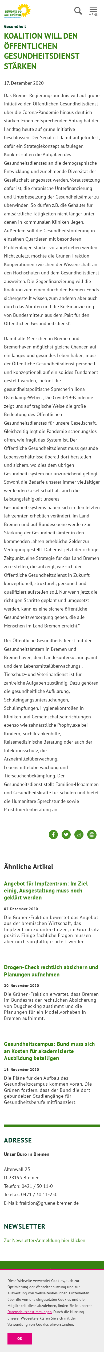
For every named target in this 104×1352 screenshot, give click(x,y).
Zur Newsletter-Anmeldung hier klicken (44, 1240)
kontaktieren (78, 838)
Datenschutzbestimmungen (29, 1311)
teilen (53, 838)
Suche (78, 11)
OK (19, 1338)
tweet (66, 838)
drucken (92, 835)
